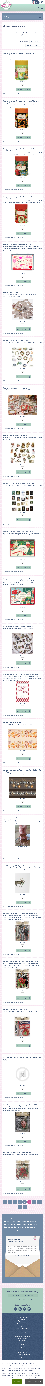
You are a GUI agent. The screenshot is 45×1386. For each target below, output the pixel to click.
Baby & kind (22, 1340)
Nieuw (22, 1348)
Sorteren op (35, 41)
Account (22, 1319)
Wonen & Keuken (22, 1338)
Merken (22, 1344)
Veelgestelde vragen (22, 1321)
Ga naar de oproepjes (22, 1255)
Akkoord (17, 1381)
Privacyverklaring (22, 1328)
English (22, 1324)
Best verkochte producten (22, 1346)
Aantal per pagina (33, 45)
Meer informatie (34, 1381)
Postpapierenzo (22, 1352)
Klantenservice (22, 1317)
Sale (22, 1342)
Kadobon (22, 1359)
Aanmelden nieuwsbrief (22, 1299)
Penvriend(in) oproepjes (22, 1354)
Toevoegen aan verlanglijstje (13, 93)
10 (39, 1202)
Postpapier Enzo (22, 1334)
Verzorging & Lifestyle (22, 1336)
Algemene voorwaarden (22, 1323)
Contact (22, 1326)
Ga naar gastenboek (11, 1231)
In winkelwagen (22, 89)
